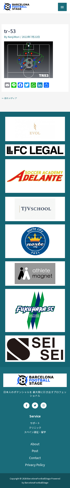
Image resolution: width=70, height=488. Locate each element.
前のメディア (9, 98)
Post (35, 450)
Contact (35, 457)
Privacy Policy (35, 464)
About (35, 444)
